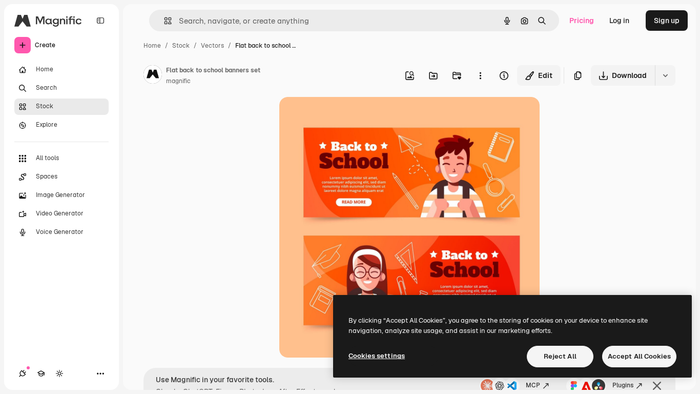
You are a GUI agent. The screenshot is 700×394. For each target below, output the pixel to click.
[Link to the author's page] (152, 76)
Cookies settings (376, 355)
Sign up (667, 20)
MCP (533, 385)
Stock (181, 46)
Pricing (581, 20)
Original (345, 117)
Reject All (560, 356)
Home (152, 46)
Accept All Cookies (639, 356)
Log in (619, 20)
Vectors (212, 46)
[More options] (480, 75)
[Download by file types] (665, 75)
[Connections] (22, 373)
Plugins (622, 385)
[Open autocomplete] (164, 21)
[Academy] (41, 373)
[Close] (657, 386)
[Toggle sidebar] (100, 20)
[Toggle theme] (59, 373)
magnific (178, 81)
